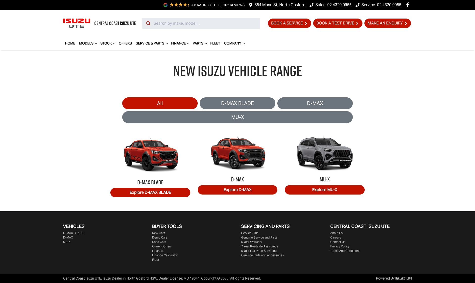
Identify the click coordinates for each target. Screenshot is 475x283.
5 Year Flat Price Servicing (259, 251)
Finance (178, 43)
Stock (106, 43)
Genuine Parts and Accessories (262, 255)
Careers (335, 237)
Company (232, 43)
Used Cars (159, 242)
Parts (198, 43)
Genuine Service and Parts (259, 237)
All (160, 103)
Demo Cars (159, 237)
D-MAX (315, 103)
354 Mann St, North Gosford (280, 4)
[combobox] (201, 23)
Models (86, 43)
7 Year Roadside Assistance (259, 246)
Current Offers (162, 246)
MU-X (237, 117)
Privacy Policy (339, 246)
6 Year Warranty (251, 242)
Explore (150, 192)
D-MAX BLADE (237, 103)
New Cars (158, 233)
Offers (125, 43)
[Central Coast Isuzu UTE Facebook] (408, 4)
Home (70, 43)
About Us (336, 233)
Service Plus (249, 233)
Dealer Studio (403, 278)
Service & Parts (150, 43)
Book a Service (287, 23)
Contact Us (337, 242)
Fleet (215, 43)
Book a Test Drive (335, 23)
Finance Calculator (165, 255)
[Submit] (148, 23)
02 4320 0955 (339, 4)
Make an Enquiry (385, 23)
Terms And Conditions (345, 251)
